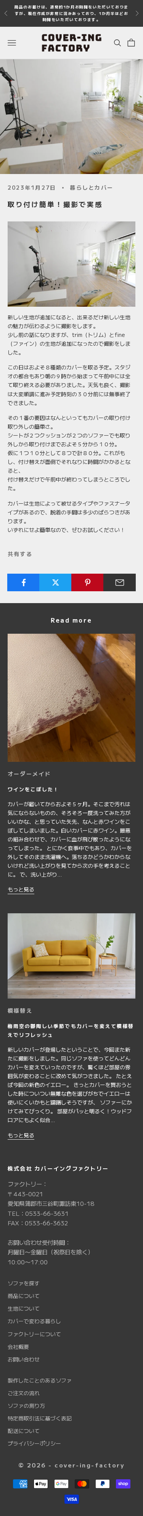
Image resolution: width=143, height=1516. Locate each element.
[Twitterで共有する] (55, 582)
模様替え (20, 1010)
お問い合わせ (24, 1359)
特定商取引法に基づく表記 (40, 1418)
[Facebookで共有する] (23, 582)
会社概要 (18, 1346)
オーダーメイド (29, 774)
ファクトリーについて (34, 1334)
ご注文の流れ (24, 1393)
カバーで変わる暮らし (34, 1321)
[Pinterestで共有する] (87, 582)
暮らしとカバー (91, 187)
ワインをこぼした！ (33, 789)
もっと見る (21, 889)
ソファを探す (24, 1283)
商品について (24, 1296)
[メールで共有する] (119, 582)
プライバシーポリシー (34, 1443)
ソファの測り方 (26, 1405)
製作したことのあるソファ (40, 1380)
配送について (24, 1431)
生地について (24, 1308)
